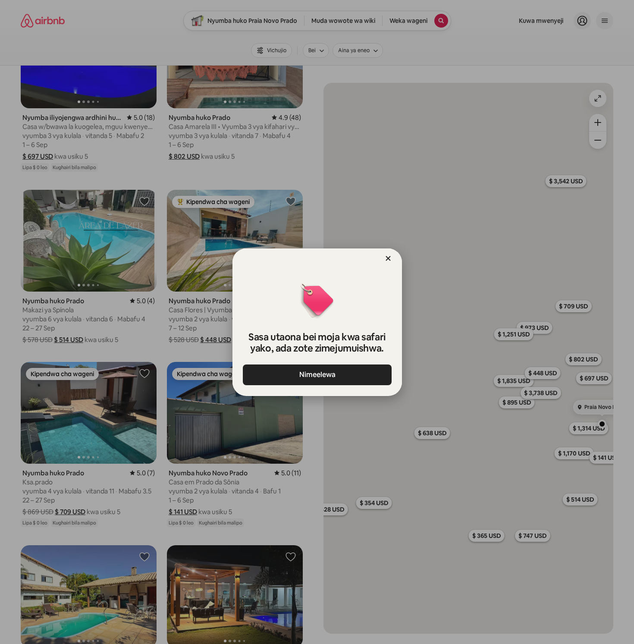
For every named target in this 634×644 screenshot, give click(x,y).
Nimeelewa (317, 374)
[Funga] (388, 258)
